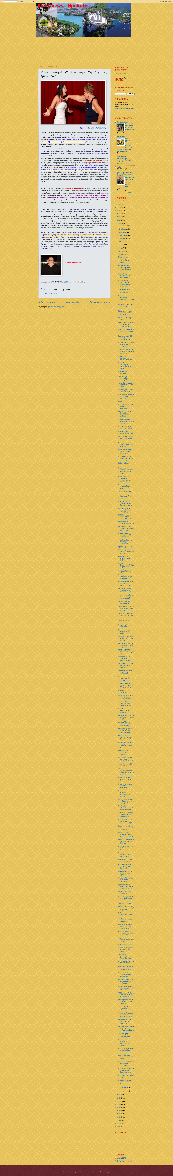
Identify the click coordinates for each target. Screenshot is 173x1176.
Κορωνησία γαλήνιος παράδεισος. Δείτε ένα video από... (126, 988)
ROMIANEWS (121, 1158)
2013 (118, 1114)
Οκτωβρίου (123, 232)
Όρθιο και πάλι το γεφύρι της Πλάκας (125, 913)
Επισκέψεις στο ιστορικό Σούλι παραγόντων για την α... (126, 1001)
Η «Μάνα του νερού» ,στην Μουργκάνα (125, 427)
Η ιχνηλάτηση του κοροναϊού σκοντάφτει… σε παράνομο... (124, 479)
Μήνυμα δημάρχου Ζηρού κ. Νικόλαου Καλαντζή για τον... (125, 503)
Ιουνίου (121, 245)
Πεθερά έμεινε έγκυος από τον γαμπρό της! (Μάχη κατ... (126, 907)
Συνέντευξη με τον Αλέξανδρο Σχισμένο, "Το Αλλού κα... (126, 421)
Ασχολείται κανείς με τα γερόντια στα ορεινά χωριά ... (126, 384)
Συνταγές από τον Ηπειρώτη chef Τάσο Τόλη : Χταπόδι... (125, 685)
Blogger (107, 1172)
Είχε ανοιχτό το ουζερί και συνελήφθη (125, 860)
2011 (118, 1120)
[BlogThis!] (78, 282)
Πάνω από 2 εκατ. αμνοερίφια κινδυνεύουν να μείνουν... (124, 259)
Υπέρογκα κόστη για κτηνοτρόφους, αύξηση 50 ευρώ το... (126, 378)
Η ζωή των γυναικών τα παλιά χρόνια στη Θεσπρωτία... (126, 1063)
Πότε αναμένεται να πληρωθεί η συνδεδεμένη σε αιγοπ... (124, 793)
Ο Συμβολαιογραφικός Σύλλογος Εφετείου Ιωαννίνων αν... (125, 848)
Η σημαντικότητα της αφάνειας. (125, 372)
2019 (118, 1095)
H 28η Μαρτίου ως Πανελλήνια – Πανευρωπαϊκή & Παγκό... (124, 365)
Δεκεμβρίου (123, 226)
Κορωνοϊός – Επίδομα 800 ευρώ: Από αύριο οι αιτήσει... (126, 551)
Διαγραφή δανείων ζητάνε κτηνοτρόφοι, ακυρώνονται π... (125, 723)
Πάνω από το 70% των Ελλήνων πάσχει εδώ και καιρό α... (126, 827)
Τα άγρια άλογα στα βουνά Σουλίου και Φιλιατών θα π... (125, 919)
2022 (118, 217)
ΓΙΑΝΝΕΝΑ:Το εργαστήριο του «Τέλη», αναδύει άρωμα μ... (124, 283)
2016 (118, 1104)
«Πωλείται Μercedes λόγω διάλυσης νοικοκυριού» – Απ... (125, 703)
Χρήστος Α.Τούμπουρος (98, 128)
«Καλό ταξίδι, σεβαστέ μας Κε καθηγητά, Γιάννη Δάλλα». (125, 596)
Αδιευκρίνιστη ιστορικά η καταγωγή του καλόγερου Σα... (126, 324)
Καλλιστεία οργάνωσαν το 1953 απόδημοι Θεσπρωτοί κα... (126, 779)
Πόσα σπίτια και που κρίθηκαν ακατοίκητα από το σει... (126, 528)
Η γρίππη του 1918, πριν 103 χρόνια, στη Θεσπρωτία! (126, 866)
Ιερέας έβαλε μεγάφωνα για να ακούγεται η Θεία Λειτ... (126, 841)
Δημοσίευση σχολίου (50, 293)
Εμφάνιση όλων (131, 192)
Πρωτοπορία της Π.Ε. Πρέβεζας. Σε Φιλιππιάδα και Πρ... (125, 337)
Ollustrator (95, 1172)
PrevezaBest (121, 136)
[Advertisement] (87, 49)
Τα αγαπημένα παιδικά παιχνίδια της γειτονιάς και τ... (125, 671)
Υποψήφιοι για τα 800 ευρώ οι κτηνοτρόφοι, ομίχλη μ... (126, 615)
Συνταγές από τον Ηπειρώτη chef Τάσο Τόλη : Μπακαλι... (125, 535)
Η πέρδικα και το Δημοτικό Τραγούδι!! (125, 432)
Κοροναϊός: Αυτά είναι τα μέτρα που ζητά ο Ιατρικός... (126, 1050)
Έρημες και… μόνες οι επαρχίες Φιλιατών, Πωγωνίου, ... (125, 814)
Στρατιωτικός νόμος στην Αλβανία (124, 602)
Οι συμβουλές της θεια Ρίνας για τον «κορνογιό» (125, 879)
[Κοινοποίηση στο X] (80, 282)
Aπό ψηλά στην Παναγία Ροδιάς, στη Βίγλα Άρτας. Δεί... (125, 737)
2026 (118, 204)
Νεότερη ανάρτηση (47, 302)
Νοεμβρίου (122, 229)
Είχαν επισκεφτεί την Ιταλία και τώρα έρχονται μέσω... (125, 873)
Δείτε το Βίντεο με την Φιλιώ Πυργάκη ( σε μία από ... (125, 1056)
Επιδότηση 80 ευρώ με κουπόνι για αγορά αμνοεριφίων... (125, 576)
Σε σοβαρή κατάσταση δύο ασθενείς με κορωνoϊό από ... (125, 665)
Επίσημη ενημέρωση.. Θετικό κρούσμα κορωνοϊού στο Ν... (125, 730)
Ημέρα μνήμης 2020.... (125, 547)
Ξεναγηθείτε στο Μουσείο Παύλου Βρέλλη (124, 558)
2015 (118, 1107)
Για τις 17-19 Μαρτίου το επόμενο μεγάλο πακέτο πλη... (126, 974)
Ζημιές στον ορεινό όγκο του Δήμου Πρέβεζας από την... (126, 638)
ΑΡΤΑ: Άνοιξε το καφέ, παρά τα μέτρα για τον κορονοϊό (125, 438)
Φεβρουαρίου (123, 1087)
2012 (118, 1117)
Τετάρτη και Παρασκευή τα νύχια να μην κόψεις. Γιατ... (126, 949)
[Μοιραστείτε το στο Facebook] (82, 282)
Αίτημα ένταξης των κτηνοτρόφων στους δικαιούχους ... (125, 510)
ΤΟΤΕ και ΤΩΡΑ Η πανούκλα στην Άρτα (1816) (126, 651)
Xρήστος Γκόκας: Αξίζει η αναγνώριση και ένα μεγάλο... (126, 608)
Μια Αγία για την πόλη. (125, 944)
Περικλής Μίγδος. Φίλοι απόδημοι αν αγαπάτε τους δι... (126, 717)
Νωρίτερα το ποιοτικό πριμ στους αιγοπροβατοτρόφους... (126, 298)
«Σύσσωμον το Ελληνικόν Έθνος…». (126, 522)
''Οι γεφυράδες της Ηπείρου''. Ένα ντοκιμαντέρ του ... (125, 1034)
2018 (118, 1098)
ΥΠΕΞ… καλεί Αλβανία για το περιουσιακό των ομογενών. (126, 994)
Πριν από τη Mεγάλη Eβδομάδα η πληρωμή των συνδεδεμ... (125, 413)
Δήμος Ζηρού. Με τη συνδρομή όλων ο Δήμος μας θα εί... (125, 801)
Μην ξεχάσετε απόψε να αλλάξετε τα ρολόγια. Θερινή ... (126, 396)
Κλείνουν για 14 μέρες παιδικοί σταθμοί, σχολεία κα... (125, 981)
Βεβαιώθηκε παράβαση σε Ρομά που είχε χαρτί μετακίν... (126, 306)
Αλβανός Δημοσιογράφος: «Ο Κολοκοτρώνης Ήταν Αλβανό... (126, 771)
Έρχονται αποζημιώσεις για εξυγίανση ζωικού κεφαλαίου (126, 939)
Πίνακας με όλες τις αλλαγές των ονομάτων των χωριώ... (124, 1042)
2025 (118, 207)
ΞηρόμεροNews (122, 122)
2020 (118, 223)
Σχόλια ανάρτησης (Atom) (56, 307)
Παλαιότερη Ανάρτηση (100, 302)
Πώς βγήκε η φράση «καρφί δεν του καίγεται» (125, 678)
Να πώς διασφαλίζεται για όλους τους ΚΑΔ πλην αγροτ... (125, 444)
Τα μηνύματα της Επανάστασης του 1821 (125, 496)
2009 (118, 1126)
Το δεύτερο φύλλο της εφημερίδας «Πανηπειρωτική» (125, 1008)
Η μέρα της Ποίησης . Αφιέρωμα (125, 626)
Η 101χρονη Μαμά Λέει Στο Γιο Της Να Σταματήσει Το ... (126, 1070)
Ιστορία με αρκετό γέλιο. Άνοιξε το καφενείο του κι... (126, 486)
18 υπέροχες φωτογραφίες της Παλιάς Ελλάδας (124, 956)
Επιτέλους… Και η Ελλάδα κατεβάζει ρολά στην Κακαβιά (125, 834)
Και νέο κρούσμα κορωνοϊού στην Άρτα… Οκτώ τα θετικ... (124, 268)
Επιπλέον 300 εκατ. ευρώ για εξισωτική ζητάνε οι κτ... (125, 1021)
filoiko (119, 167)
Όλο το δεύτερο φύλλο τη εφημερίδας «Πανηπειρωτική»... (125, 967)
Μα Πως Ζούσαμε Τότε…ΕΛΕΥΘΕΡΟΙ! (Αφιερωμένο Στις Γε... (126, 807)
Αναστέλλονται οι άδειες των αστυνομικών (126, 765)
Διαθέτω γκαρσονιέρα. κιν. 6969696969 (125, 390)
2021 (118, 220)
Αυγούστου (122, 238)
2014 (118, 1110)
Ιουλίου (121, 242)
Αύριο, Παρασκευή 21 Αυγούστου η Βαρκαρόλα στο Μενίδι (124, 159)
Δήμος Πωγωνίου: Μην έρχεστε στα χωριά (126, 571)
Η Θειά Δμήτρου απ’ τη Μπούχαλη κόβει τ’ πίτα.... (125, 1081)
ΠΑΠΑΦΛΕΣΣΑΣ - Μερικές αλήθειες (124, 464)
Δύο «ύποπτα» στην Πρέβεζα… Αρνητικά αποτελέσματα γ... (125, 451)
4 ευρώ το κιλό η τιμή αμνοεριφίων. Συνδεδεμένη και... (125, 541)
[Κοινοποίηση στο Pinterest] (84, 282)
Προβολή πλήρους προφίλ (123, 1161)
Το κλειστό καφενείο (124, 491)
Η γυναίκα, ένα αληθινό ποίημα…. (126, 1076)
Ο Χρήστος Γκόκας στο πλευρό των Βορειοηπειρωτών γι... (126, 1014)
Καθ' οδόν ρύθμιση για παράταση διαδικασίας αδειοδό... (126, 759)
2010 (118, 1123)
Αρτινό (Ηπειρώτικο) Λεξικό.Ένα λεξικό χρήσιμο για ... (125, 926)
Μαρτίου (122, 254)
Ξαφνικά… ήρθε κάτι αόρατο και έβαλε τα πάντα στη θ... (125, 275)
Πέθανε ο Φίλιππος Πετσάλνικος (124, 892)
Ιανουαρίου (122, 1091)
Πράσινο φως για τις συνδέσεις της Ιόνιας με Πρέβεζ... (125, 312)
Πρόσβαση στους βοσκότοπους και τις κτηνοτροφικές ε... (125, 886)
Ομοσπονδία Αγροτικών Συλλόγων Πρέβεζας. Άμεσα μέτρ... (126, 331)
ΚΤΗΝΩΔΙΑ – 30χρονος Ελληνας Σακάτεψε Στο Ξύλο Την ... (126, 344)
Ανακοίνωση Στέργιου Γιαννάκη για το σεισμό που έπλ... (125, 583)
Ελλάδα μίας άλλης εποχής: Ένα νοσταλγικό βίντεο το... (125, 744)
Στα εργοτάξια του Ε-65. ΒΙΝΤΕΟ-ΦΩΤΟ (126, 962)
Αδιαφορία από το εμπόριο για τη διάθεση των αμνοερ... (126, 658)
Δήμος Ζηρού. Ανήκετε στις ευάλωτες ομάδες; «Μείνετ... (125, 696)
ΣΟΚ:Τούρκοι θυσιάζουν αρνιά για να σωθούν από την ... (126, 351)
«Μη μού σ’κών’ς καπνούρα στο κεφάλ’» (123, 752)
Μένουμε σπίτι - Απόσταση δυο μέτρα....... (123, 710)
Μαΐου (121, 248)
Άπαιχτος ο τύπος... (124, 903)
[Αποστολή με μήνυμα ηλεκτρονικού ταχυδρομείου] (76, 282)
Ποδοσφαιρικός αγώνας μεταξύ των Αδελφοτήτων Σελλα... (126, 1028)
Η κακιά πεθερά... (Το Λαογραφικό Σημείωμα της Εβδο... (126, 821)
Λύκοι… (120, 401)
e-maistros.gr (121, 156)
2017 (118, 1101)
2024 (118, 210)
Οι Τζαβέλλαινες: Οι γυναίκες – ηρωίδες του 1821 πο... (125, 932)
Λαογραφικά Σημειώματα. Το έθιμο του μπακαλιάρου (126, 565)
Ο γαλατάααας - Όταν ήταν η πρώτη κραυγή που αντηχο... (126, 458)
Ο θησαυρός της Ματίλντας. (123, 691)
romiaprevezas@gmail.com (124, 108)
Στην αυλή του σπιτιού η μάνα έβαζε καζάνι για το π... (126, 898)
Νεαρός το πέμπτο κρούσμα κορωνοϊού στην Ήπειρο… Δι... (125, 590)
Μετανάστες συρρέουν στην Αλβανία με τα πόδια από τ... (125, 785)
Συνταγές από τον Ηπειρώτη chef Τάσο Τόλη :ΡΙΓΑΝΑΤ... (125, 854)
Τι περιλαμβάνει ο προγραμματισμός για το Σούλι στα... (126, 290)
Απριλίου (122, 251)
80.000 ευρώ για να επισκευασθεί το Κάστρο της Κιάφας (125, 516)
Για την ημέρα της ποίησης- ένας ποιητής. (124, 631)
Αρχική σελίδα (73, 302)
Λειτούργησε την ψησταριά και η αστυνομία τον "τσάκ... (126, 358)
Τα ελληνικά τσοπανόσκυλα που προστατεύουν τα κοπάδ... (125, 470)
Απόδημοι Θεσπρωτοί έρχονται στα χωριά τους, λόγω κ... (125, 645)
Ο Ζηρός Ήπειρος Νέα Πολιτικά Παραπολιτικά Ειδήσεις (125, 174)
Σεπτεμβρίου (123, 235)
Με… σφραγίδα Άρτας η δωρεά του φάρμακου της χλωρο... (126, 406)
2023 (118, 214)
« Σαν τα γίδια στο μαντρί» (124, 621)
